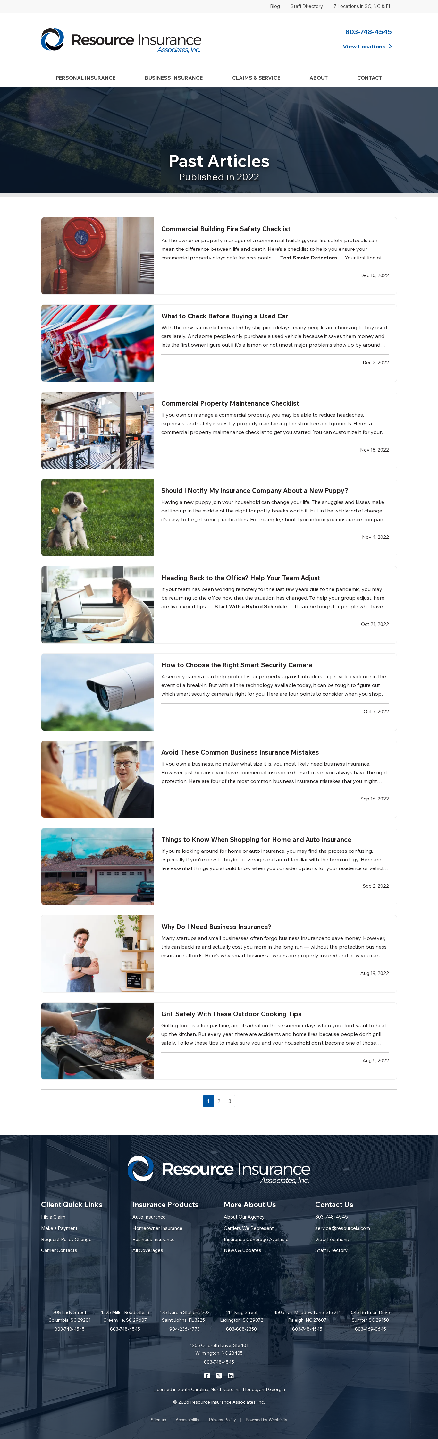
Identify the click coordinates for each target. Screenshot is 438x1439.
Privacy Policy (222, 1420)
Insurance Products (165, 1204)
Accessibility (187, 1420)
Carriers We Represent (249, 1228)
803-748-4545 (368, 32)
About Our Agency (244, 1217)
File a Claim (53, 1217)
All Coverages (147, 1250)
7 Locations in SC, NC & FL (362, 6)
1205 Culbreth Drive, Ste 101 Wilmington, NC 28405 (219, 1349)
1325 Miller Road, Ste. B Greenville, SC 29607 (125, 1316)
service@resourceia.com (342, 1228)
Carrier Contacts (59, 1250)
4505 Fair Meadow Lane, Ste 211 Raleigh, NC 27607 (307, 1316)
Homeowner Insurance (157, 1228)
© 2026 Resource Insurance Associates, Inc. (219, 1402)
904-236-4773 (184, 1329)
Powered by (266, 1420)
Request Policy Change (66, 1239)
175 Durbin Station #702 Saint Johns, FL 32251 (185, 1316)
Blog (275, 6)
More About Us (250, 1204)
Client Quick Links (72, 1204)
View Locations (332, 1239)
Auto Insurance (149, 1217)
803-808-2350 (241, 1329)
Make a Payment (59, 1228)
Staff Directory (307, 6)
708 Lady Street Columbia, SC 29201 (69, 1316)
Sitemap (158, 1420)
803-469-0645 (370, 1329)
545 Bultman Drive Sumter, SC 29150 (370, 1316)
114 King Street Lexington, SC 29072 (241, 1316)
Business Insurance (153, 1239)
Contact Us (334, 1204)
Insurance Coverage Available (256, 1239)
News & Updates (242, 1250)
